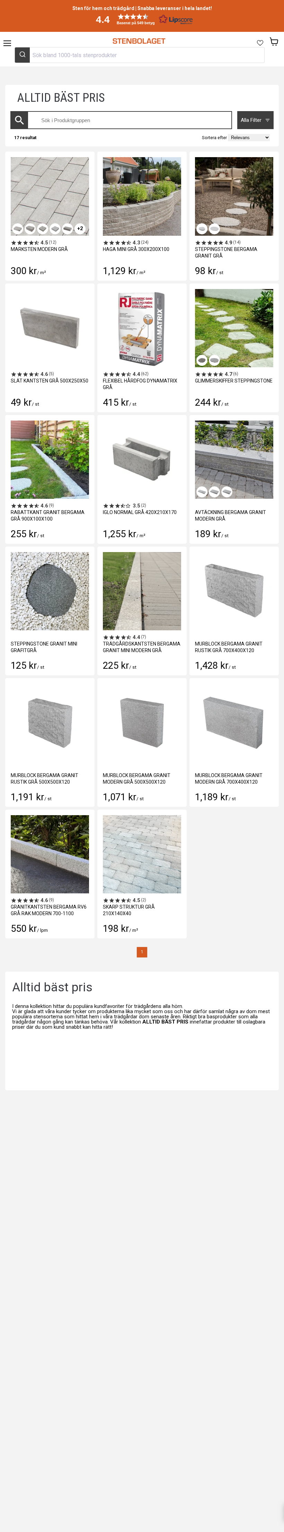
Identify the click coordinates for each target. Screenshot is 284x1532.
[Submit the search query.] (19, 120)
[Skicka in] (22, 55)
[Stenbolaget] (138, 41)
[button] (142, 19)
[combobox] (140, 55)
